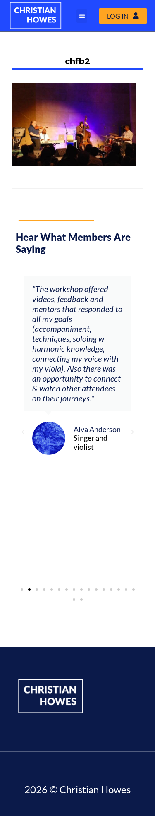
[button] (81, 16)
